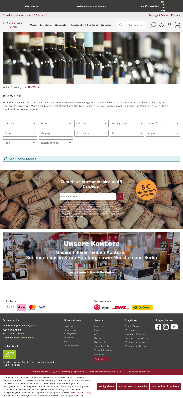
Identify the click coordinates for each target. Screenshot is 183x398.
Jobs (66, 341)
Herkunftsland (155, 123)
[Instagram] (166, 327)
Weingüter (61, 25)
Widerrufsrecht (102, 359)
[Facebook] (158, 327)
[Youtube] (174, 327)
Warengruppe (119, 123)
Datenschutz (100, 338)
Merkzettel (99, 326)
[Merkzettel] (161, 25)
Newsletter (69, 337)
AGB (96, 334)
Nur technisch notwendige (133, 386)
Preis (7, 142)
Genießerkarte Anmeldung (136, 338)
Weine (33, 25)
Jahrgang (45, 133)
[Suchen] (120, 25)
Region (8, 133)
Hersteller (10, 123)
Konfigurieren (106, 386)
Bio (114, 133)
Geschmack (82, 133)
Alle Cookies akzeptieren (165, 386)
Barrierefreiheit (101, 342)
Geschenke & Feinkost (84, 25)
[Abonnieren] (120, 196)
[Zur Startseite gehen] (13, 25)
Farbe (43, 123)
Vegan (151, 133)
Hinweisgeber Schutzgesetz (70, 332)
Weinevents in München (135, 346)
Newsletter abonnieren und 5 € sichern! (25, 15)
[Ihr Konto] (169, 25)
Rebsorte (81, 123)
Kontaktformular (27, 337)
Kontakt (97, 330)
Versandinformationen (104, 350)
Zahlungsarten (100, 354)
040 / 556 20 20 (12, 330)
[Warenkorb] (177, 25)
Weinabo (106, 25)
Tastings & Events (158, 15)
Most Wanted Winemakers (136, 334)
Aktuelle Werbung (133, 326)
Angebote (46, 25)
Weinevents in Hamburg (135, 342)
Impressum (69, 326)
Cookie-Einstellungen (103, 346)
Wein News (130, 330)
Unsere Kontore (71, 345)
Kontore (175, 15)
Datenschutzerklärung (74, 216)
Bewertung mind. (49, 142)
